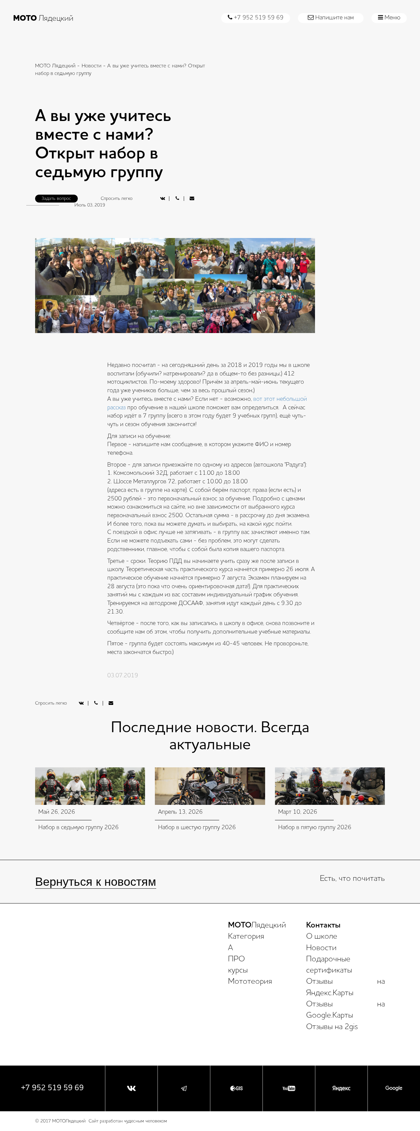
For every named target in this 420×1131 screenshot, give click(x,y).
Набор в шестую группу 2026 (197, 827)
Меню (391, 18)
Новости (91, 66)
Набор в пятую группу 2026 (314, 827)
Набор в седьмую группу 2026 (78, 827)
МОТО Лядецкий (55, 66)
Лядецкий (43, 19)
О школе (321, 937)
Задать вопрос (56, 198)
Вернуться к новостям (95, 881)
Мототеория (250, 982)
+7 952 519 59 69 (258, 18)
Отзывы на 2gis (332, 1027)
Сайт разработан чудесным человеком (128, 1121)
